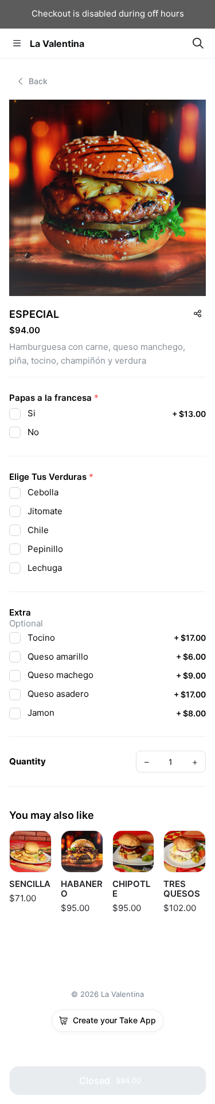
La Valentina (57, 43)
